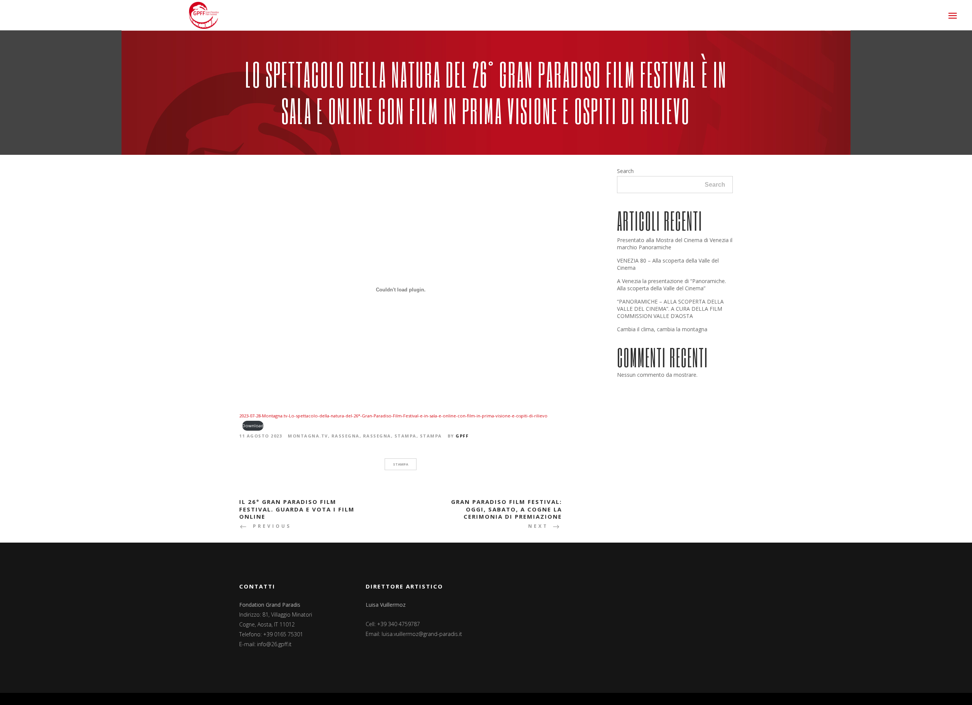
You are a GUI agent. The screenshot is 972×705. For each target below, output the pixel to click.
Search (625, 171)
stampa (400, 464)
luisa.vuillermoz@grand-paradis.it (422, 633)
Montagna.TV (308, 436)
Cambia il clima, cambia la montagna (662, 329)
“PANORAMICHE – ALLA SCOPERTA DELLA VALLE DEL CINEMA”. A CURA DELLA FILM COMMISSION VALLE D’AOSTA (670, 308)
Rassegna (345, 436)
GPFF (462, 436)
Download (253, 425)
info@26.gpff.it (274, 644)
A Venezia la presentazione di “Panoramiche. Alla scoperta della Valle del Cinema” (671, 284)
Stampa (405, 436)
